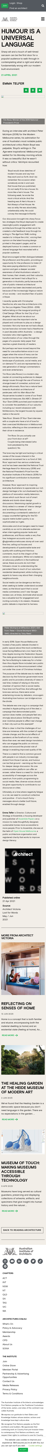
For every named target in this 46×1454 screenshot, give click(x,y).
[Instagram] (5, 1261)
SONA (6, 1348)
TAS (5, 1302)
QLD (5, 1294)
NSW (5, 1286)
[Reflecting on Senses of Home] (23, 994)
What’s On (8, 1323)
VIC (4, 1306)
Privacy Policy (10, 1389)
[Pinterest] (5, 1266)
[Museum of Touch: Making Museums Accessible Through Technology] (23, 1153)
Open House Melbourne (24, 831)
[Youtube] (12, 1261)
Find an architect (18, 8)
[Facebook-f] (26, 1261)
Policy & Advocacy (12, 1328)
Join (5, 1361)
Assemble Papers (26, 819)
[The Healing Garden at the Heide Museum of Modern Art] (23, 1073)
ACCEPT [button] (23, 1450)
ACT (5, 1278)
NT (4, 1290)
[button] (43, 6)
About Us (7, 1344)
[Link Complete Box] (23, 1086)
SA (4, 1298)
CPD (5, 1340)
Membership (9, 1332)
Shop (19, 3)
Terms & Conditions (13, 1393)
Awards (6, 1336)
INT (4, 1282)
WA (4, 1311)
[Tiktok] (40, 1261)
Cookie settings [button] (35, 1446)
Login (12, 3)
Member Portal (10, 1369)
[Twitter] (33, 1261)
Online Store (9, 1365)
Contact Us (8, 1381)
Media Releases (11, 1385)
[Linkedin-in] (19, 1261)
